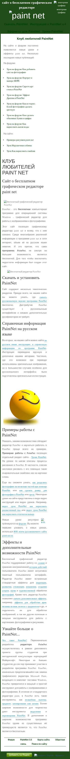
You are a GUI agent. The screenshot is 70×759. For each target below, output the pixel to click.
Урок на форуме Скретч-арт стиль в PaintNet (20, 88)
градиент (6, 703)
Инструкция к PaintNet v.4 (48, 24)
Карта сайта (44, 740)
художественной (27, 590)
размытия (6, 586)
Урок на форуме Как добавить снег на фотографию (21, 71)
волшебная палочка (35, 699)
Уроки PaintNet (52, 31)
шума (13, 590)
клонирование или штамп (25, 703)
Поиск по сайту (39, 744)
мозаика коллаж (9, 606)
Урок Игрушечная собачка (19, 145)
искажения (31, 586)
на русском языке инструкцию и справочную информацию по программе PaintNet (24, 344)
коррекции (41, 582)
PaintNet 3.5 (26, 740)
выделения (35, 711)
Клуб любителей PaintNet (35, 38)
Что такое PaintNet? (14, 640)
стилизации (18, 586)
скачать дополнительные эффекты (29, 598)
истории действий (38, 566)
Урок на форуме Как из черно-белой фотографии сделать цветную (21, 106)
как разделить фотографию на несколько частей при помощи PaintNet (24, 486)
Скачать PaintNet (16, 24)
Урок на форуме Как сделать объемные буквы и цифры (20, 117)
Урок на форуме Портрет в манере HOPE (19, 79)
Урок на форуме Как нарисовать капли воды (18, 125)
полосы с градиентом (28, 606)
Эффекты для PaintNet (23, 31)
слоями (41, 562)
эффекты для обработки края (30, 602)
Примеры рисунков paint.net (20, 139)
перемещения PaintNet (13, 715)
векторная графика (61, 11)
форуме (22, 523)
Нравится (59, 755)
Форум (11, 740)
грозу (31, 494)
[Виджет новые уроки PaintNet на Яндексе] (19, 756)
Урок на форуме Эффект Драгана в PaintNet (18, 96)
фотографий (8, 594)
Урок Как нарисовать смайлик (21, 150)
